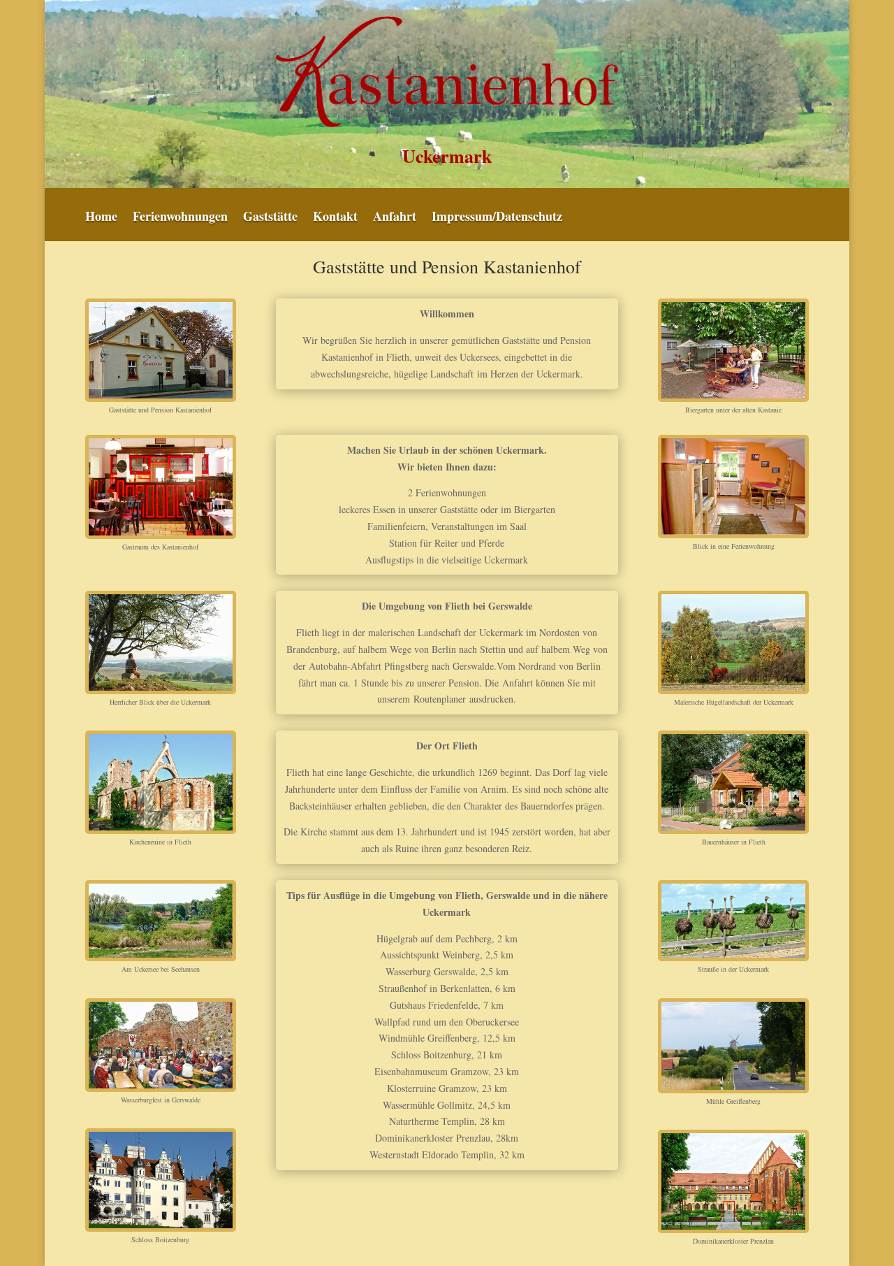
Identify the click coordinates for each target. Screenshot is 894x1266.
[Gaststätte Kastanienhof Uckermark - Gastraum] (160, 487)
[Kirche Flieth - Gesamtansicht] (160, 782)
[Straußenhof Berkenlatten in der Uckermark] (733, 920)
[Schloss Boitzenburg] (160, 1180)
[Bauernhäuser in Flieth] (733, 782)
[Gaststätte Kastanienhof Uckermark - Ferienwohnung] (733, 486)
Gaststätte (270, 218)
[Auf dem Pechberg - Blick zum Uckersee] (160, 642)
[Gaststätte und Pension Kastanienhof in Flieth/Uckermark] (160, 350)
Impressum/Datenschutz (497, 218)
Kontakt (335, 218)
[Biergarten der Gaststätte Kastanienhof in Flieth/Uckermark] (733, 350)
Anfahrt (394, 218)
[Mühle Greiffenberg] (733, 1045)
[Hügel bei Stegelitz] (733, 642)
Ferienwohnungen (180, 218)
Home (101, 218)
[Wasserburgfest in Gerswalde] (160, 1045)
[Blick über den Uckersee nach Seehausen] (160, 920)
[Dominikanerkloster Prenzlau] (733, 1181)
